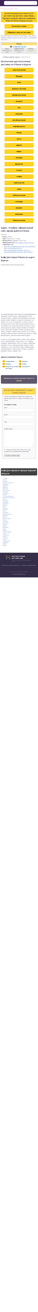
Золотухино (5, 493)
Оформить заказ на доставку (19, 32)
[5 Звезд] (33, 50)
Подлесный (5, 523)
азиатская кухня (19, 70)
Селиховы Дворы (7, 532)
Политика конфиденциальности (19, 574)
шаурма (19, 208)
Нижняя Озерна (7, 518)
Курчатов (5, 508)
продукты (19, 164)
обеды (19, 132)
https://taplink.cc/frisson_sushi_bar (24, 242)
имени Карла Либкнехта (9, 497)
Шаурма (8, 364)
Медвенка (5, 515)
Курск (4, 506)
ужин (19, 189)
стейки (19, 176)
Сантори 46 (26, 366)
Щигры (4, 545)
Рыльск (4, 529)
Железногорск (6, 490)
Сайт (5, 422)
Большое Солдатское (8, 483)
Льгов (4, 511)
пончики (19, 157)
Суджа (4, 533)
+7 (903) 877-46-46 (19, 47)
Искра (4, 499)
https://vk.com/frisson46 (28, 246)
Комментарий (8, 429)
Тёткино (5, 536)
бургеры (19, 76)
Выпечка (25, 361)
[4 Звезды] (32, 50)
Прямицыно (6, 527)
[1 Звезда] (29, 50)
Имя (5, 407)
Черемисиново (6, 541)
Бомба (24, 364)
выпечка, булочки (19, 89)
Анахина (5, 480)
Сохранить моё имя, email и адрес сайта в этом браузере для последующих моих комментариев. (17, 450)
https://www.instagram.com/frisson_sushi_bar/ (16, 250)
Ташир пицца (10, 361)
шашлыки (19, 214)
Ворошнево (5, 484)
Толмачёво (5, 538)
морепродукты (19, 126)
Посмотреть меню (19, 26)
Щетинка (5, 544)
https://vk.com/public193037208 (13, 248)
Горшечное (5, 486)
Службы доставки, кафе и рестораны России (11, 565)
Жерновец (5, 491)
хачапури (19, 201)
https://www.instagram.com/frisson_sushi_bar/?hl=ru (18, 252)
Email (6, 415)
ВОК (19, 82)
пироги (19, 145)
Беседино (5, 481)
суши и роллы (19, 183)
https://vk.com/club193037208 (12, 246)
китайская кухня (19, 120)
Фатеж (4, 539)
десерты (19, 101)
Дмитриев (5, 487)
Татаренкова (6, 535)
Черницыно (5, 542)
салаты (19, 170)
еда (19, 107)
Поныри (5, 524)
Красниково (6, 503)
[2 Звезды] (30, 50)
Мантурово (5, 512)
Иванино (5, 494)
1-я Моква (5, 478)
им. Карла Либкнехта (8, 496)
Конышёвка (5, 502)
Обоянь (5, 520)
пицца (19, 151)
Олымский (5, 521)
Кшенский (5, 509)
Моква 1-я (5, 517)
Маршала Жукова (7, 514)
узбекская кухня (19, 195)
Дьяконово (5, 488)
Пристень (5, 526)
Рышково (5, 530)
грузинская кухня (19, 95)
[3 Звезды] (31, 50)
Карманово (5, 500)
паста (19, 139)
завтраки (19, 114)
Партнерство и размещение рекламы (28, 565)
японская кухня (19, 220)
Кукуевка (5, 505)
